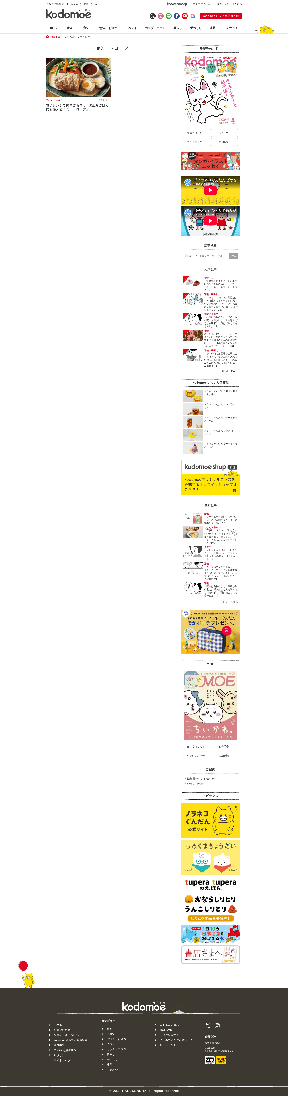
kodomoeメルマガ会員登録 (221, 15)
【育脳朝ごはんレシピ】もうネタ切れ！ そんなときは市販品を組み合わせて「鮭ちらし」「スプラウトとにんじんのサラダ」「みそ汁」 (221, 536)
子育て (84, 28)
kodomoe (55, 36)
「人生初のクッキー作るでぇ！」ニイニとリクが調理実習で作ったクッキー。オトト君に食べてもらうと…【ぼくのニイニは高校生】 (220, 572)
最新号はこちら (196, 132)
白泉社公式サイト (171, 1034)
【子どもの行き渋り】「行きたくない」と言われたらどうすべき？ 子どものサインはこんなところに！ (221, 555)
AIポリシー (60, 1055)
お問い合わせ (195, 783)
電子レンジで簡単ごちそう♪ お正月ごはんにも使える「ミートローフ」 (77, 107)
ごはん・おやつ (107, 28)
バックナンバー (196, 141)
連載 (213, 28)
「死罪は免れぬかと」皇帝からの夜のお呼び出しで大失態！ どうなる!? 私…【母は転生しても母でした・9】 (221, 322)
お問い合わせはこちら (229, 4)
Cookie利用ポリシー (66, 1050)
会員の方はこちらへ (66, 1034)
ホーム (54, 28)
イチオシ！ (230, 28)
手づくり (196, 28)
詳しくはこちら (196, 746)
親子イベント (168, 1045)
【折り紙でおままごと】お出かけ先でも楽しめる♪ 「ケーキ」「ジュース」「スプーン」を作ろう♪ (220, 286)
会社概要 (59, 1045)
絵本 (69, 28)
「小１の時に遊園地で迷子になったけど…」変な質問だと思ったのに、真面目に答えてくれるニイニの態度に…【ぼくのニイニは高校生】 (220, 359)
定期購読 (224, 141)
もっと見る (231, 602)
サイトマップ (62, 1060)
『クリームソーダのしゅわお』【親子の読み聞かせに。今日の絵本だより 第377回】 (220, 519)
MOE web (166, 1029)
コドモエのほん (202, 4)
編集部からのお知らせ (201, 778)
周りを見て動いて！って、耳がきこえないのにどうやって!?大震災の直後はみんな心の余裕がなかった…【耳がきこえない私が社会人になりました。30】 (220, 339)
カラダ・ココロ (155, 28)
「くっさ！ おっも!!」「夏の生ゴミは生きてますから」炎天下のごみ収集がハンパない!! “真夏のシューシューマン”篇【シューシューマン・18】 (221, 303)
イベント (131, 28)
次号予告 (224, 132)
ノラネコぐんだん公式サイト (177, 1040)
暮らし (177, 28)
